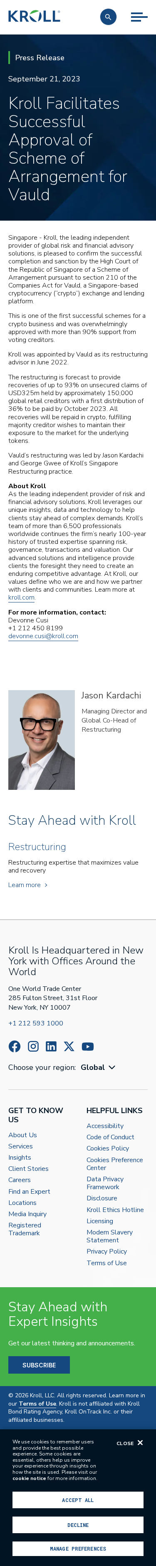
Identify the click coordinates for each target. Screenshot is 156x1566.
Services (20, 1147)
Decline (78, 1525)
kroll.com (21, 597)
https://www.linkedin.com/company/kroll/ (51, 1046)
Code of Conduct (110, 1137)
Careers (19, 1180)
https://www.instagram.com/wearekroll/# (33, 1046)
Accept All (78, 1500)
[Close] (140, 1442)
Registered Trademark (24, 1229)
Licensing (100, 1221)
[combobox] (99, 1067)
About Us (22, 1135)
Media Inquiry (27, 1214)
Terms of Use (107, 1263)
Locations (22, 1203)
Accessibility (105, 1126)
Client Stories (28, 1169)
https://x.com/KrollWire (69, 1046)
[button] (108, 16)
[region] (78, 1497)
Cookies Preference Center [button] (115, 1164)
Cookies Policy (108, 1149)
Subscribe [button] (39, 1365)
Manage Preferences (78, 1548)
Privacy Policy (107, 1252)
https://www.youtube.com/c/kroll (88, 1046)
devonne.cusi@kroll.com (43, 636)
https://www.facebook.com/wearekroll (14, 1046)
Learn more (24, 885)
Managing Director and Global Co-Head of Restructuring (114, 721)
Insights (19, 1158)
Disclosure (102, 1198)
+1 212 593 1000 (35, 1023)
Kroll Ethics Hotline (115, 1210)
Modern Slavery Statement (110, 1236)
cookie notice (29, 1478)
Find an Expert (29, 1192)
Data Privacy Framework (105, 1183)
